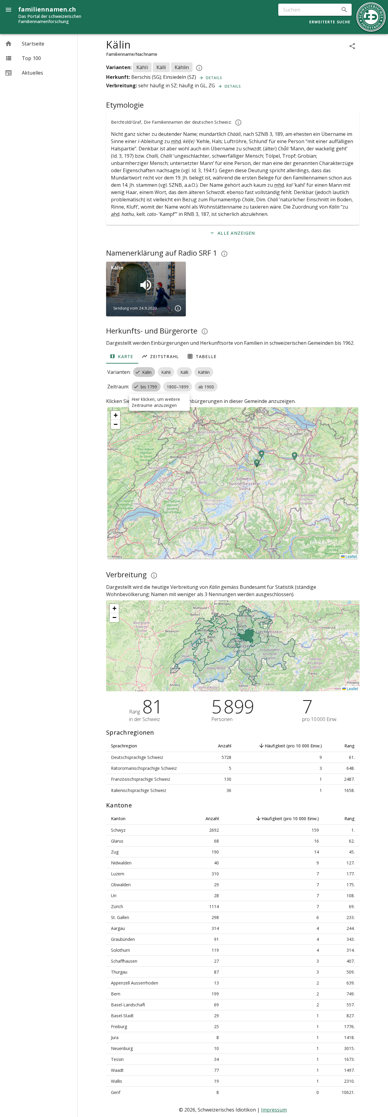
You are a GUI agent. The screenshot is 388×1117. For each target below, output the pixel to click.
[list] (38, 58)
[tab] (122, 356)
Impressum (274, 1109)
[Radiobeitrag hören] (145, 285)
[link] (38, 43)
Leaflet (351, 556)
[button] (344, 9)
